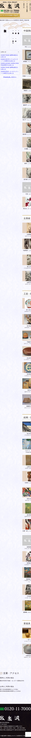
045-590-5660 (8, 728)
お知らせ (3, 52)
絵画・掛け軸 (13, 40)
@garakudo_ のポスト (9, 77)
